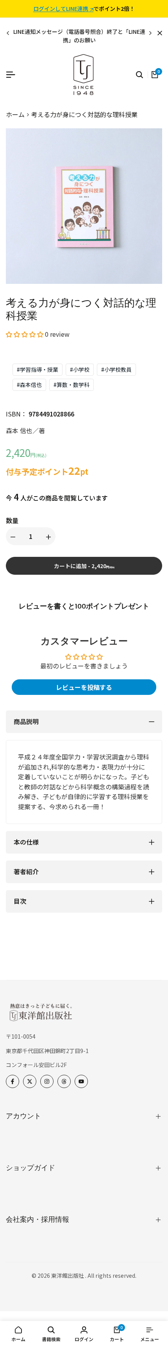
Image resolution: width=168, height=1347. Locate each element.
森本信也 (29, 384)
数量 (12, 520)
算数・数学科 (71, 384)
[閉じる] (158, 33)
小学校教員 (116, 369)
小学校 (79, 369)
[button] (24, 334)
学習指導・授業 (37, 369)
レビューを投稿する (84, 687)
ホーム (15, 114)
